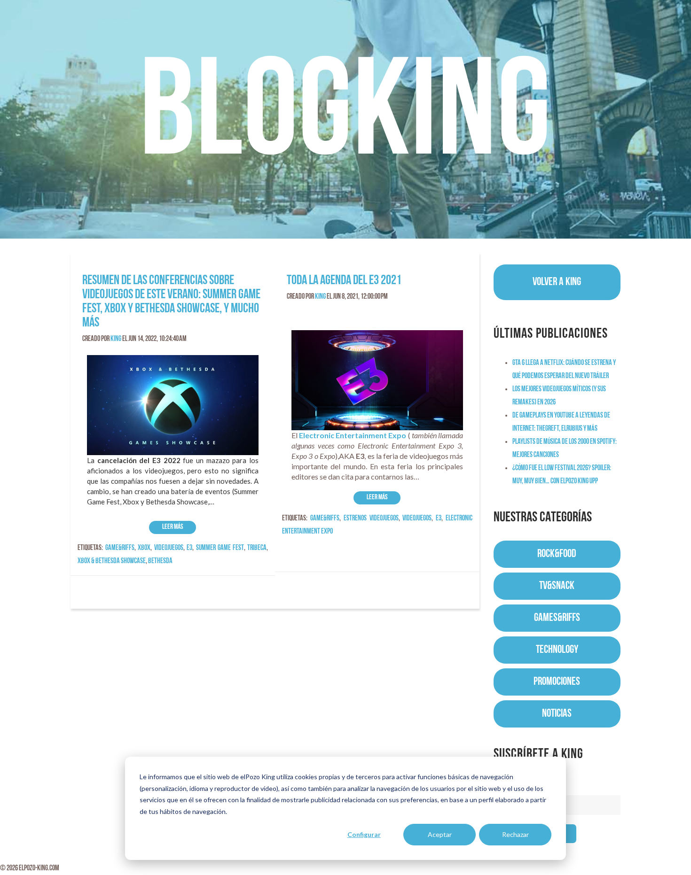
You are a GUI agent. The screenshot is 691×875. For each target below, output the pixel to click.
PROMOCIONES (557, 682)
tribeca (257, 548)
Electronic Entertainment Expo (352, 435)
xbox (144, 548)
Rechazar (515, 834)
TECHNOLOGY (557, 650)
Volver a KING (557, 282)
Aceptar (440, 834)
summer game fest (220, 548)
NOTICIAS (557, 714)
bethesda (160, 561)
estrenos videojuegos (371, 518)
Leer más (172, 527)
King (115, 339)
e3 (189, 548)
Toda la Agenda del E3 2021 (344, 280)
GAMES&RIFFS (557, 618)
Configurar (364, 834)
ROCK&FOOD (556, 554)
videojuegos (168, 548)
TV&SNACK (556, 586)
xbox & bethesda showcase (112, 561)
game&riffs (119, 548)
